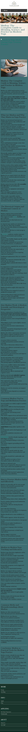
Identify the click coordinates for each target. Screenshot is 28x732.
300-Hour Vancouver (6, 712)
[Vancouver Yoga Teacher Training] (14, 1)
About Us (3, 722)
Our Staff (3, 725)
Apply (2, 701)
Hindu (15, 216)
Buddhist (5, 234)
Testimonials (4, 714)
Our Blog (3, 692)
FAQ (2, 703)
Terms (2, 690)
